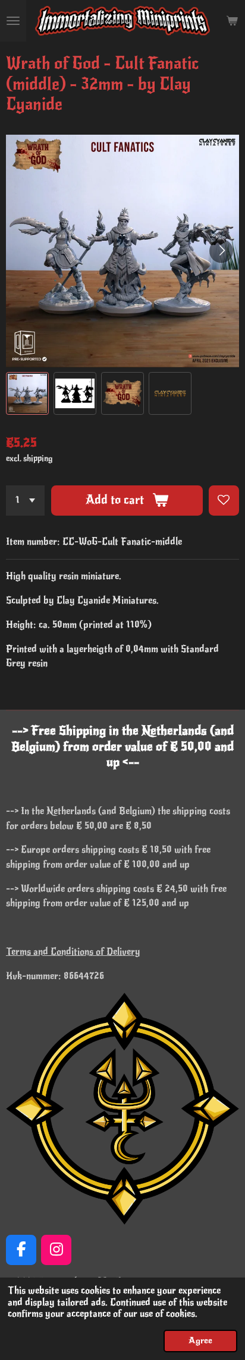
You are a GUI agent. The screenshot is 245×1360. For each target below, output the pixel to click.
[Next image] (221, 251)
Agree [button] (200, 1340)
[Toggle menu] (13, 21)
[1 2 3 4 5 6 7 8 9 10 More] (25, 500)
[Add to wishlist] (224, 500)
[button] (27, 393)
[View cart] (232, 21)
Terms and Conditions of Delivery (73, 952)
